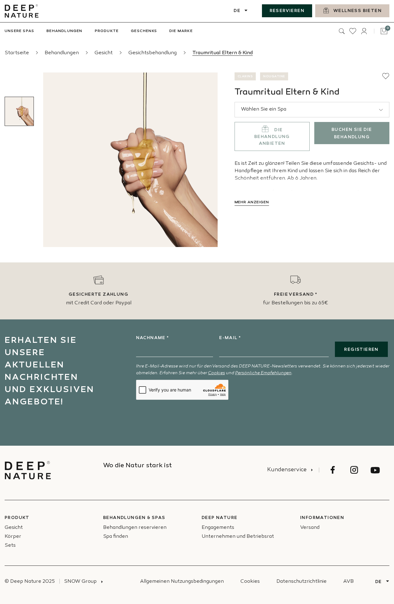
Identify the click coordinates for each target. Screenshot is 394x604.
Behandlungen (62, 53)
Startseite (17, 53)
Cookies (216, 373)
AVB (348, 582)
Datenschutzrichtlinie (301, 582)
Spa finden (115, 537)
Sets (10, 546)
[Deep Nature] (21, 11)
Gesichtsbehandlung (153, 53)
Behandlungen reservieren (135, 528)
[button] (385, 76)
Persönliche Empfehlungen (263, 373)
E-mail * (230, 338)
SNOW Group (80, 582)
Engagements (218, 528)
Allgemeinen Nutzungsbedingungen (182, 582)
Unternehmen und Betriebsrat (238, 537)
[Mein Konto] (364, 31)
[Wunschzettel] (353, 31)
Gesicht (104, 53)
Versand (310, 528)
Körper (13, 537)
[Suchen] (342, 31)
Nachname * (152, 338)
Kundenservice (287, 470)
